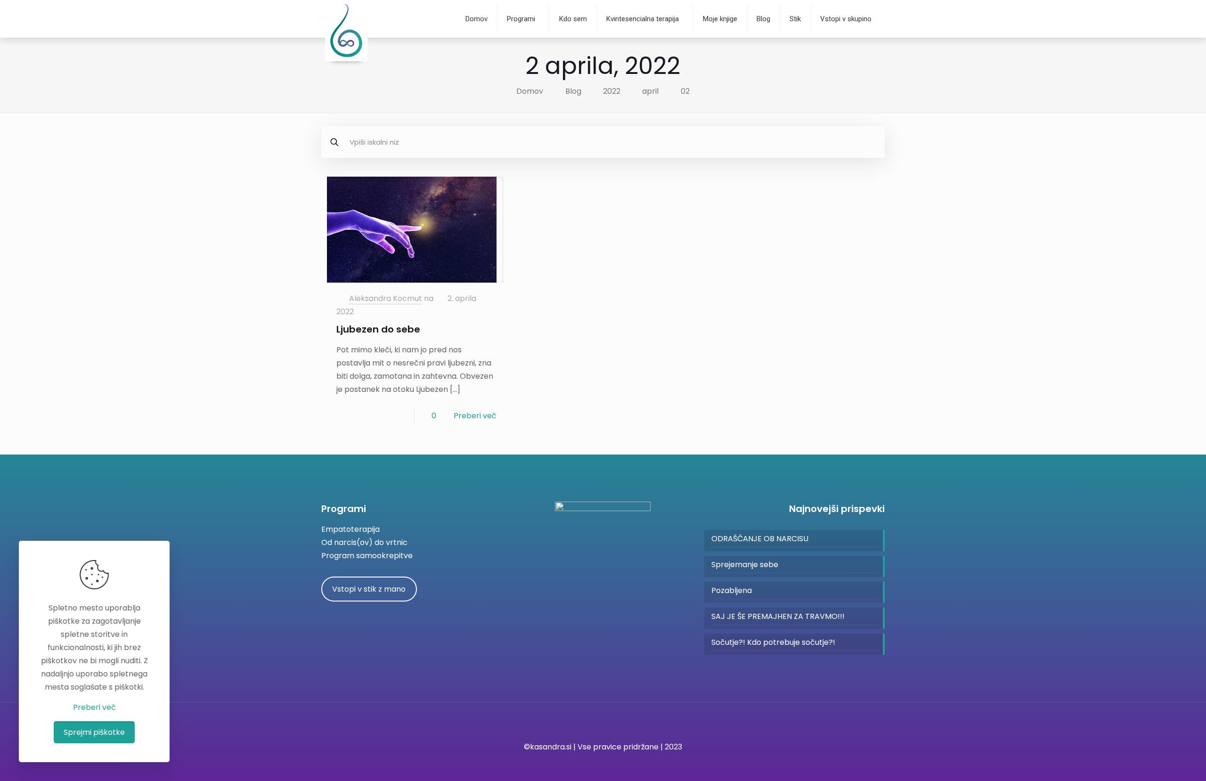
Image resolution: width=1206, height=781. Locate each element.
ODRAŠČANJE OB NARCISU (759, 538)
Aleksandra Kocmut (385, 298)
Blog (573, 91)
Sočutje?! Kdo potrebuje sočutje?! (773, 642)
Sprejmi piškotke (94, 732)
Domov (529, 91)
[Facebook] (603, 765)
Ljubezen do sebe (378, 329)
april (650, 91)
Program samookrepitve (367, 555)
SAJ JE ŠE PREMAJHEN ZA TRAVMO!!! (778, 616)
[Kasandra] (346, 58)
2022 (611, 91)
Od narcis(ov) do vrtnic (364, 542)
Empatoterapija (350, 529)
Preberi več (475, 415)
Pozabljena (731, 590)
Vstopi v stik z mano (369, 589)
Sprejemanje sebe (744, 564)
